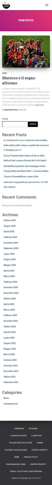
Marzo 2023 (9, 310)
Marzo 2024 (9, 276)
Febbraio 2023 (10, 315)
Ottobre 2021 (10, 377)
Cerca (5, 119)
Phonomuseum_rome (15, 464)
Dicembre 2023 (11, 287)
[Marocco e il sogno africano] (26, 51)
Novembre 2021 (11, 371)
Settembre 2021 (11, 382)
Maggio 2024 (10, 265)
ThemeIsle (36, 478)
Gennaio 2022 (10, 360)
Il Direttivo (36, 436)
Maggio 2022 (10, 349)
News (4, 73)
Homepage (19, 429)
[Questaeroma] (7, 5)
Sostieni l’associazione (16, 450)
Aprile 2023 (9, 304)
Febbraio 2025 (10, 237)
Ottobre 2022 (10, 326)
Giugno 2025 (10, 226)
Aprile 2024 (9, 271)
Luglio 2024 (9, 254)
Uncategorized (11, 404)
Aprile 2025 (9, 231)
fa (22, 110)
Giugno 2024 (10, 259)
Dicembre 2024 (11, 243)
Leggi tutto (39, 105)
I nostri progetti (38, 464)
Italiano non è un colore (20, 443)
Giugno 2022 (10, 343)
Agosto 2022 (10, 332)
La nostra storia (18, 436)
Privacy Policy (31, 457)
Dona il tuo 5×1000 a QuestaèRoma (26, 471)
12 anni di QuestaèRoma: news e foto (21, 176)
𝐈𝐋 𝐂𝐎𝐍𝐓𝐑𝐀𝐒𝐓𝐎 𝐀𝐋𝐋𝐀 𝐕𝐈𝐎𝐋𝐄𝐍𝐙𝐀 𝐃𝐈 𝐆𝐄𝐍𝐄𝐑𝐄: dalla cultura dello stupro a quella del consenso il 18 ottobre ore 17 (26, 145)
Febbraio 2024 (10, 282)
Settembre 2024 (11, 248)
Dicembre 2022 (11, 321)
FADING (40, 443)
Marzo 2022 (9, 354)
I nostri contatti (39, 450)
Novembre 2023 (11, 293)
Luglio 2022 (9, 338)
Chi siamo (33, 429)
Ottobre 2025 (10, 220)
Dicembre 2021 (11, 365)
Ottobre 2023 (10, 298)
